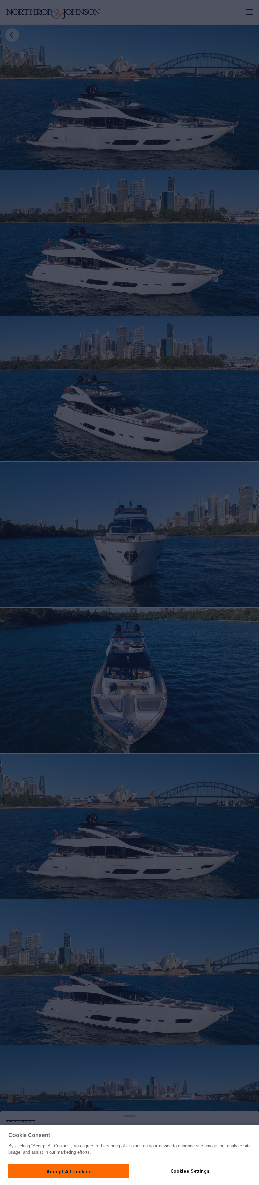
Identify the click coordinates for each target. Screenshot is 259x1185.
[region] (129, 1155)
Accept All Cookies (69, 1171)
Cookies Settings (190, 1171)
